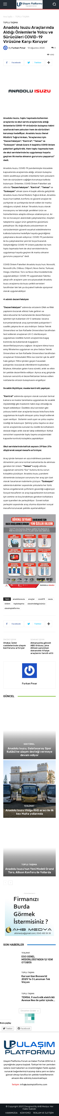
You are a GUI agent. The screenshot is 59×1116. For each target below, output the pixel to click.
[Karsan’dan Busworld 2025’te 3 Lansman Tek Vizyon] (11, 977)
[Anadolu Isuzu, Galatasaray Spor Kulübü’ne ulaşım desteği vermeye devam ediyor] (29, 730)
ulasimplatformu (12, 608)
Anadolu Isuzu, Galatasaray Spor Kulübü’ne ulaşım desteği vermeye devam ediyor (29, 752)
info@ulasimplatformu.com (33, 1084)
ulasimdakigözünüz (36, 603)
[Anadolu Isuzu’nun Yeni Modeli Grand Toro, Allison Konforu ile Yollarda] (29, 847)
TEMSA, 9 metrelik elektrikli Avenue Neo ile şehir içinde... (38, 999)
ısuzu (50, 599)
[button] (54, 4)
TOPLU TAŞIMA (22, 16)
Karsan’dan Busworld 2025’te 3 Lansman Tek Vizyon (35, 979)
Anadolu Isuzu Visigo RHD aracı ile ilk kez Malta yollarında (30, 812)
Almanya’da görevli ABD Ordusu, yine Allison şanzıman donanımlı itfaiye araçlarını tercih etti (41, 648)
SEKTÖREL (29, 744)
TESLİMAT (29, 806)
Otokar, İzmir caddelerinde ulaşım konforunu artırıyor (14, 645)
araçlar (31, 599)
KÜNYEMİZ (25, 1113)
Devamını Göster (28, 1010)
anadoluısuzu (19, 599)
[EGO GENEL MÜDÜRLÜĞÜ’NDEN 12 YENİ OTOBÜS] (11, 958)
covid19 (41, 599)
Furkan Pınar (18, 48)
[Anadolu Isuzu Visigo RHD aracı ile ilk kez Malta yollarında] (29, 789)
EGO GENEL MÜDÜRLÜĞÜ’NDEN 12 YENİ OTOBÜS (37, 959)
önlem (7, 603)
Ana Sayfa (7, 16)
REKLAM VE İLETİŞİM (43, 1113)
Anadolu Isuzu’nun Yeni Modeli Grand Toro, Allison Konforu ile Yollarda (29, 870)
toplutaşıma (19, 603)
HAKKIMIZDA (11, 1113)
